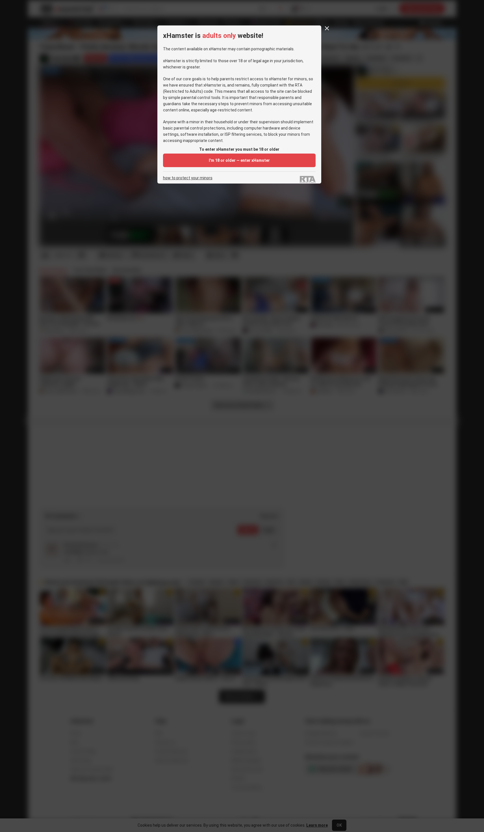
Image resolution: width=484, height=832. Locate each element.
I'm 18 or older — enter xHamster (239, 160)
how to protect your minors (187, 178)
